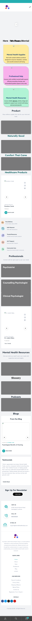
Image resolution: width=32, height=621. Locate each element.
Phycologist (10, 336)
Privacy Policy (16, 582)
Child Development (8, 204)
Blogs (16, 413)
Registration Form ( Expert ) (16, 592)
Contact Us (16, 589)
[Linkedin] (11, 601)
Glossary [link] (16, 377)
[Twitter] (5, 601)
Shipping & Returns (16, 585)
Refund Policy (16, 587)
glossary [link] (15, 101)
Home (16, 559)
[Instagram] (8, 601)
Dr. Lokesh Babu (9, 338)
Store (16, 564)
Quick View (25, 188)
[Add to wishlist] (25, 183)
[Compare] (25, 185)
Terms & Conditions (16, 580)
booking (6, 336)
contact (16, 571)
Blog (16, 569)
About (16, 561)
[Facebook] (2, 601)
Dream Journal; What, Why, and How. (13, 445)
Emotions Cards (9, 206)
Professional (16, 566)
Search (16, 618)
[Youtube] (14, 601)
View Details (7, 343)
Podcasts (16, 396)
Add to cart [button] (11, 212)
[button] (18, 494)
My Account (5, 618)
